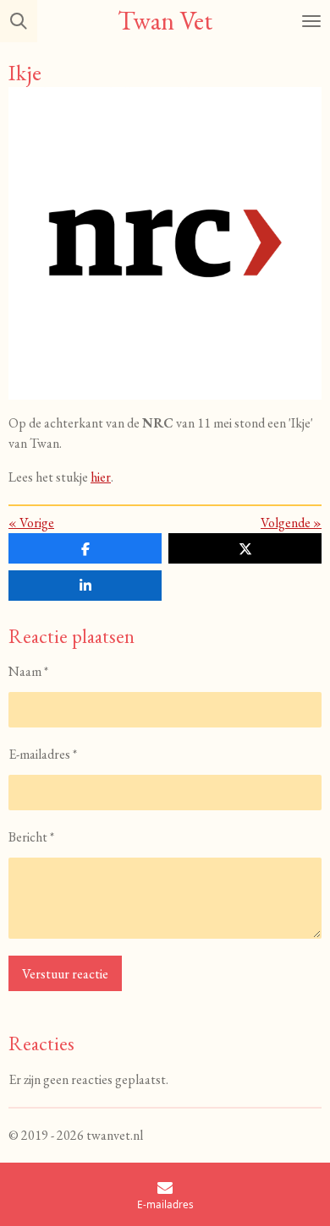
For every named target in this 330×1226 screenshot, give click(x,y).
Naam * (28, 671)
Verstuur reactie (65, 974)
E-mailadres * (42, 754)
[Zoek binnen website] (18, 21)
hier (101, 477)
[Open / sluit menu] (311, 21)
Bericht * (31, 837)
